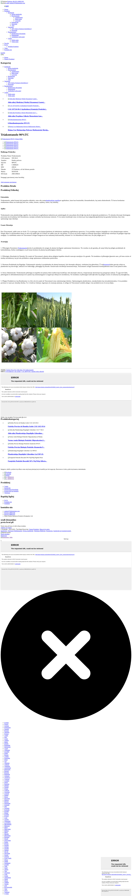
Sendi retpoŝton (5, 534)
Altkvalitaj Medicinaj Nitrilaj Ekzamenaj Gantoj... (26, 102)
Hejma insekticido (16, 14)
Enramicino (49, 531)
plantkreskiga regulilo (53, 200)
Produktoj (7, 11)
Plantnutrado (15, 35)
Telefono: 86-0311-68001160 (15, 1)
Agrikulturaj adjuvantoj (18, 37)
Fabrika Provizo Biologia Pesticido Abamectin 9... (26, 447)
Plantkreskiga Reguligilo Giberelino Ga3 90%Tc (25, 454)
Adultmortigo (19, 17)
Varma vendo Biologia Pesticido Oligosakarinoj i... (26, 440)
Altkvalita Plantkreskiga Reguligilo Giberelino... (25, 433)
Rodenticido (14, 22)
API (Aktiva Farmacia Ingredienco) (21, 29)
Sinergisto (14, 24)
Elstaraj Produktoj (9, 59)
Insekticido (11, 12)
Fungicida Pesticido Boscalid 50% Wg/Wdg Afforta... (27, 461)
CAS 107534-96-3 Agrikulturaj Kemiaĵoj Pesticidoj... (27, 109)
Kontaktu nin (8, 50)
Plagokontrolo (15, 16)
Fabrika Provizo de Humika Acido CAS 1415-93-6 (26, 426)
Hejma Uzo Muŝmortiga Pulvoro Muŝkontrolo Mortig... (28, 130)
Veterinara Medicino (39, 531)
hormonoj (107, 264)
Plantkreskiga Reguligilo (18, 33)
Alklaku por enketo (6, 527)
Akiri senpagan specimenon (8, 182)
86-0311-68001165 (9, 514)
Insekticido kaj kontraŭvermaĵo (62, 531)
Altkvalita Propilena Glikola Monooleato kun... (25, 116)
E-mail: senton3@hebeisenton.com (15, 3)
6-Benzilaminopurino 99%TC (19, 123)
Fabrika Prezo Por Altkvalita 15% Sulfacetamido (20, 370)
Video (6, 48)
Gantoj (10, 38)
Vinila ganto (14, 41)
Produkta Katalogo (13, 46)
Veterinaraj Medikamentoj (15, 531)
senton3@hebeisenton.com (12, 511)
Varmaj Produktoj (34, 529)
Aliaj (12, 25)
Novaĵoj (6, 43)
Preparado (14, 30)
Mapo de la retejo (45, 529)
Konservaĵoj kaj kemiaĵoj (11, 491)
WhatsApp (4, 536)
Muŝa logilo (18, 19)
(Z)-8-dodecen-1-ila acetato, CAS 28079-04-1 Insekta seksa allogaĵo (24, 371)
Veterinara (11, 27)
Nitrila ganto (15, 40)
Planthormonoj (12, 32)
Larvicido (18, 21)
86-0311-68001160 (9, 513)
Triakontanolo (22, 248)
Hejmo (6, 9)
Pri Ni (6, 45)
